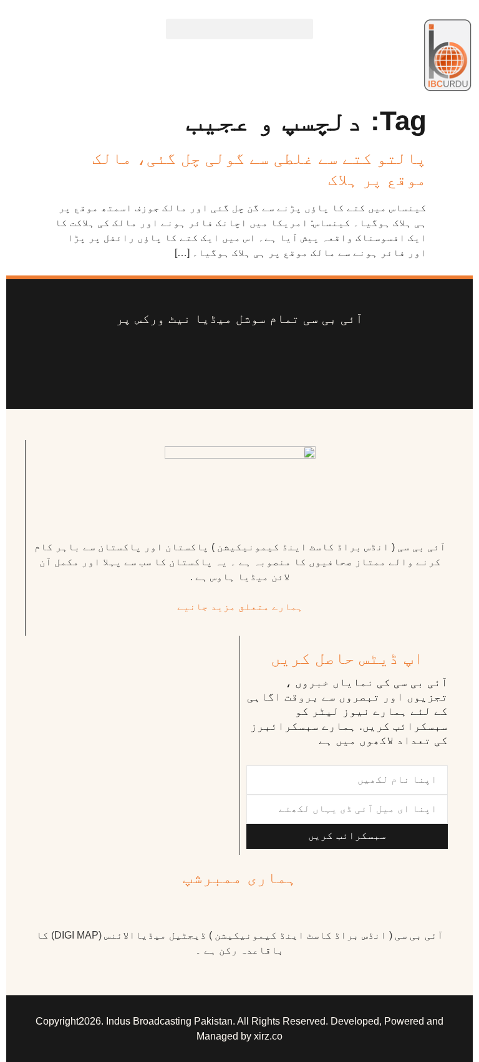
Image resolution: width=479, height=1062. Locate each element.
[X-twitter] (298, 357)
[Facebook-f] (347, 357)
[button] (239, 29)
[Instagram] (132, 357)
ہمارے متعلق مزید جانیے (240, 606)
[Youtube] (248, 357)
